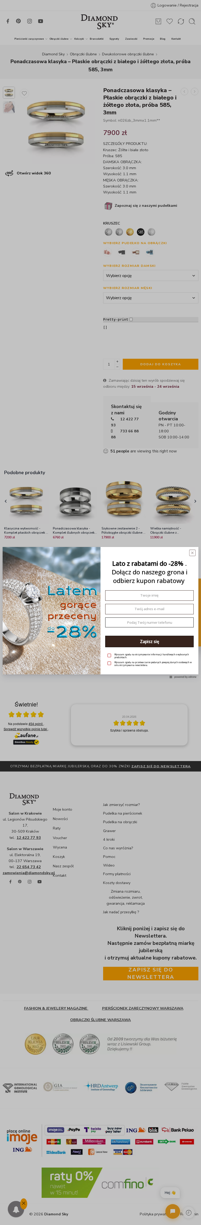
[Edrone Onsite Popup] (100, 612)
